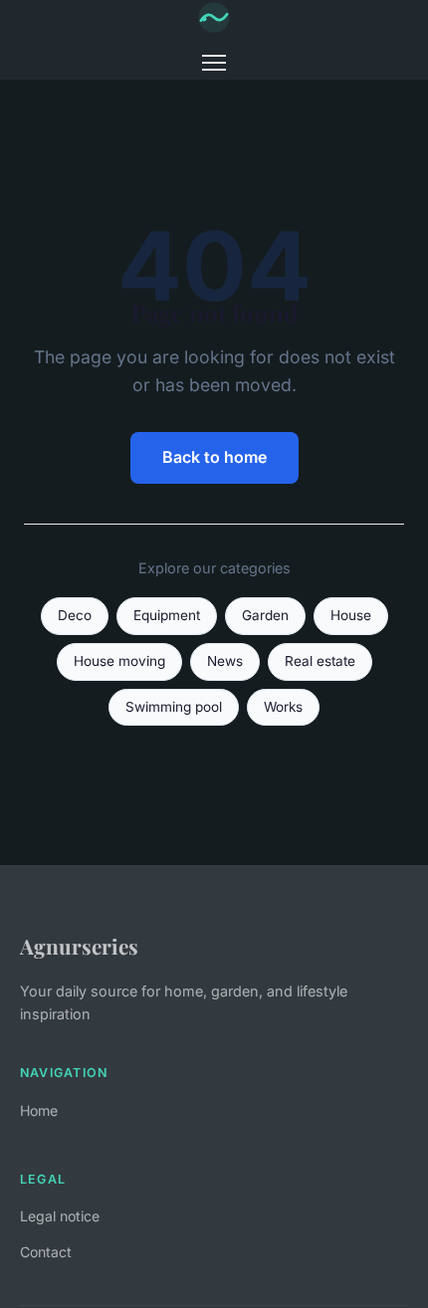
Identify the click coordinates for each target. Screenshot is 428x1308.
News (225, 661)
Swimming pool (173, 707)
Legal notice (60, 1215)
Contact (46, 1251)
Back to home (214, 457)
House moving (119, 661)
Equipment (166, 615)
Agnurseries (79, 946)
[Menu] (214, 63)
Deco (75, 615)
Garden (265, 615)
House (350, 615)
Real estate (320, 661)
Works (283, 707)
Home (39, 1110)
